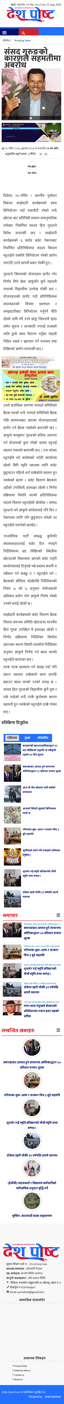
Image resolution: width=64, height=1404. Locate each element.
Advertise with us (22, 1370)
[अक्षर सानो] (41, 154)
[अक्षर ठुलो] (46, 154)
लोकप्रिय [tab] (42, 738)
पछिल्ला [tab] (12, 738)
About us (18, 1379)
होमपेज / (7, 40)
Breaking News (23, 40)
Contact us (19, 1375)
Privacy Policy (20, 1366)
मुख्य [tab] (27, 738)
